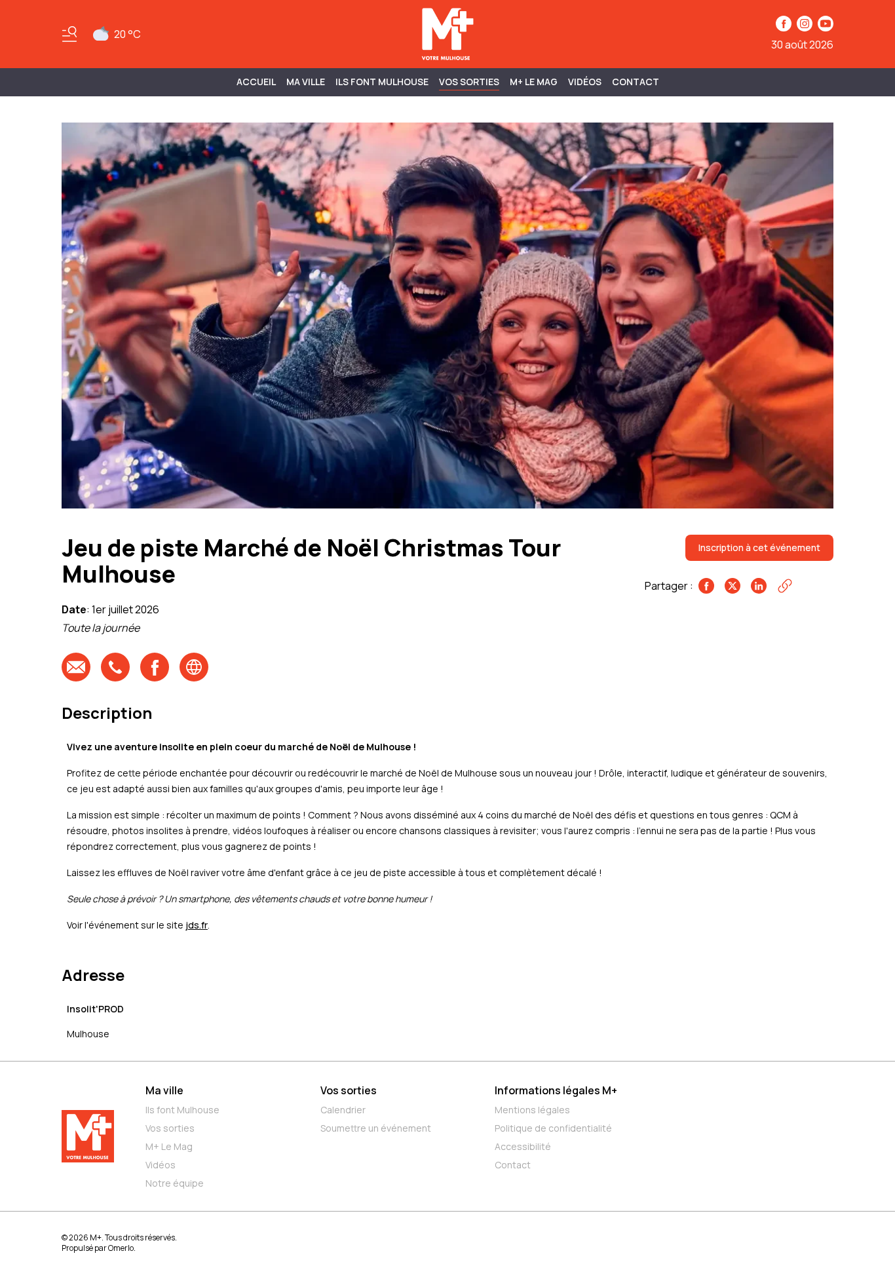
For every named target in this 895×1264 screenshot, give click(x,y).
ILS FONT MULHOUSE (381, 81)
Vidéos (584, 81)
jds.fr (196, 925)
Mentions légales (532, 1109)
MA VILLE (305, 81)
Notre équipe (174, 1183)
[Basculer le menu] (69, 34)
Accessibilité (523, 1146)
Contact (635, 81)
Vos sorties (469, 81)
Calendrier (343, 1109)
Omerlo (121, 1248)
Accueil (256, 81)
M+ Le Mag (534, 81)
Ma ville (164, 1090)
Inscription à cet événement (759, 547)
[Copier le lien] (785, 586)
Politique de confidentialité (553, 1128)
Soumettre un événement (375, 1128)
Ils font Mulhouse (182, 1109)
